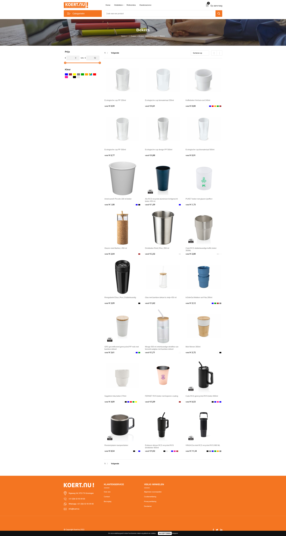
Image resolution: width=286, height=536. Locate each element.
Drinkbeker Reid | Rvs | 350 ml (157, 248)
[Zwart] (74, 77)
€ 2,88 (191, 254)
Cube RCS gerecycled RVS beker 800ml (202, 396)
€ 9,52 (150, 451)
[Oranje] (86, 74)
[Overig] (90, 74)
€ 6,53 (191, 402)
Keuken (133, 36)
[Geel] (74, 74)
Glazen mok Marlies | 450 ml (115, 248)
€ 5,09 (150, 402)
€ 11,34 (191, 451)
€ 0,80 (191, 106)
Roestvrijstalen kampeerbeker (116, 445)
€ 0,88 (150, 155)
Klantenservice (145, 5)
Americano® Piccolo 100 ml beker (117, 199)
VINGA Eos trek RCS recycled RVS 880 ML (203, 445)
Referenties (131, 5)
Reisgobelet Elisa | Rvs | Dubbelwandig (120, 297)
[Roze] (66, 77)
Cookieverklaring (150, 497)
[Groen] (82, 74)
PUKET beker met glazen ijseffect (199, 199)
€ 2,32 (150, 254)
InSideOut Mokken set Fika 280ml (199, 297)
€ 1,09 (150, 204)
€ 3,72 (191, 352)
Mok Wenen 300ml (193, 347)
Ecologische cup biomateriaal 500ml (200, 150)
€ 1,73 (191, 204)
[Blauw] (66, 74)
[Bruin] (70, 74)
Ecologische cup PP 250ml (115, 100)
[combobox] (160, 13)
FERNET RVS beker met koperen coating (161, 396)
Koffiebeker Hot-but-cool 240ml (198, 100)
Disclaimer (148, 506)
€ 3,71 (150, 352)
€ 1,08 (109, 204)
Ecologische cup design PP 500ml (158, 150)
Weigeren (175, 533)
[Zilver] (78, 77)
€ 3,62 (150, 303)
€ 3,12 (191, 303)
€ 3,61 (109, 352)
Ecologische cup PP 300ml (115, 150)
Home (108, 5)
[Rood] (94, 74)
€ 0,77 (109, 155)
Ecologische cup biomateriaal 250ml (159, 100)
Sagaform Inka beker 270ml (115, 396)
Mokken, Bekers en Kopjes (148, 36)
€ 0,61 (150, 106)
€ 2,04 (109, 254)
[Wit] (70, 77)
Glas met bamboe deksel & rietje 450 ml (161, 297)
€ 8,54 (109, 451)
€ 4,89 (109, 402)
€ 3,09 (109, 303)
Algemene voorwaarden (153, 492)
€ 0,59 (109, 106)
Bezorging (107, 501)
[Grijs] (78, 74)
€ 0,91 (191, 155)
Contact (107, 497)
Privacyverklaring (150, 501)
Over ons (107, 492)
